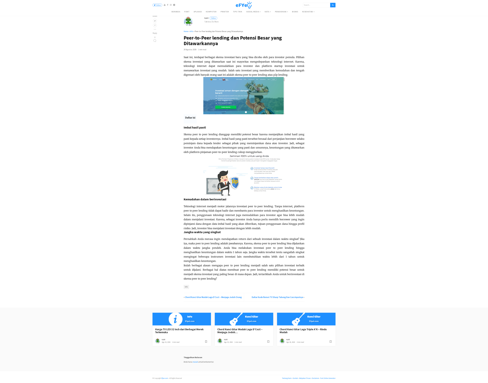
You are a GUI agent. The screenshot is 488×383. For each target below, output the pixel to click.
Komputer (211, 11)
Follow (158, 5)
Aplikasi (198, 11)
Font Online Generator (328, 378)
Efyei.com (164, 378)
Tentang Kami (287, 378)
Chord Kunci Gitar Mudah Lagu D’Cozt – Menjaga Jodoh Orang (213, 297)
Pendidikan (280, 11)
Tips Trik (237, 11)
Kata (267, 11)
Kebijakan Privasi (305, 378)
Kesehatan (307, 11)
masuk (195, 362)
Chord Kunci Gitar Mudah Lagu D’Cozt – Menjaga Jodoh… (239, 331)
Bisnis (295, 11)
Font (187, 11)
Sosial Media (252, 11)
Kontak (295, 378)
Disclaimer (315, 378)
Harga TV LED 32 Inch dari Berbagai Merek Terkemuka (179, 331)
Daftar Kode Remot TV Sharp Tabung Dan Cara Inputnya (277, 297)
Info (191, 31)
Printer (225, 11)
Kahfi (210, 18)
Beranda (176, 11)
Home (186, 31)
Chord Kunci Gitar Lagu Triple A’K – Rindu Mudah (303, 331)
